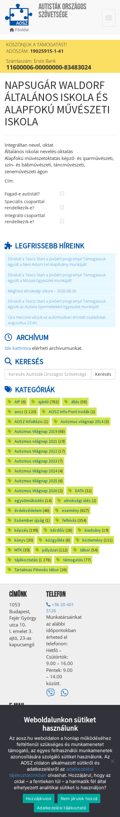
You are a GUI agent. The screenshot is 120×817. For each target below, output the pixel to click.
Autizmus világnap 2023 (35, 461)
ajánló (43, 401)
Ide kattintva (18, 348)
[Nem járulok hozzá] (112, 761)
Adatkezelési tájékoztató (61, 807)
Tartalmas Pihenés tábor (36, 569)
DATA (79, 490)
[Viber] (50, 693)
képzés (21, 530)
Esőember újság (29, 520)
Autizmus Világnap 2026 (35, 490)
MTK (18, 550)
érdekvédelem (28, 510)
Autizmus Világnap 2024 (35, 471)
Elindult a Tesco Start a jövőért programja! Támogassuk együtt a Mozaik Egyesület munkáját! (57, 277)
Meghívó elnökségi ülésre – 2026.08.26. (42, 291)
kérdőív (57, 530)
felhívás (69, 520)
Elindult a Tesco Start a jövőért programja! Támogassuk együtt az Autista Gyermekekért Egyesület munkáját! (57, 304)
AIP (17, 401)
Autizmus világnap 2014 (82, 421)
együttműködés (29, 500)
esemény (70, 510)
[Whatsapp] (65, 693)
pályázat (50, 550)
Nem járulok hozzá (79, 798)
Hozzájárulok (38, 798)
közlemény (92, 540)
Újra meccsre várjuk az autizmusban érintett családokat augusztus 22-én (57, 320)
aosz (18, 411)
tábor (85, 550)
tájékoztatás (26, 560)
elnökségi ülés (77, 500)
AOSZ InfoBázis (28, 421)
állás (75, 401)
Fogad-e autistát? (22, 194)
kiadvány (93, 530)
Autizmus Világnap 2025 (35, 481)
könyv (20, 540)
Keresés (103, 374)
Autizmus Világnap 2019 (35, 431)
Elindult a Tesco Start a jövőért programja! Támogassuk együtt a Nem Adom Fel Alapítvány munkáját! (57, 261)
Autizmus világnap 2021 (35, 441)
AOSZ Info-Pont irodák (69, 411)
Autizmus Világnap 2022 (35, 451)
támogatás (73, 560)
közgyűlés (55, 540)
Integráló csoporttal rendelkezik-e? (25, 218)
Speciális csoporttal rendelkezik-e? (25, 205)
